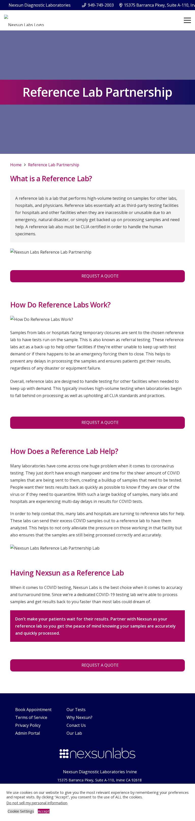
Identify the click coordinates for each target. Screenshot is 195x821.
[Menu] (187, 20)
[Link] (24, 20)
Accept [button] (44, 811)
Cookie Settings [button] (21, 811)
